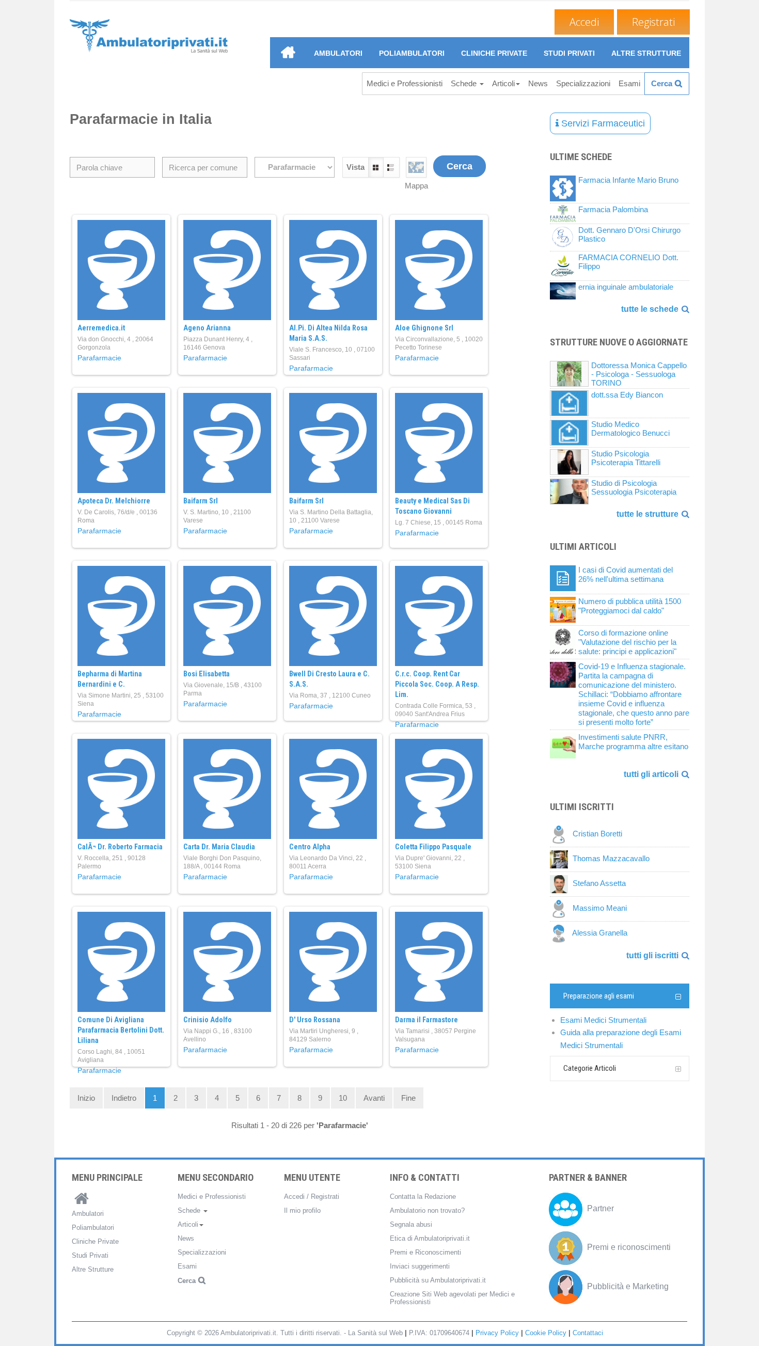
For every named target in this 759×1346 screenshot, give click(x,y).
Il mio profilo (302, 1210)
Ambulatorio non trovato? (427, 1210)
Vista (355, 167)
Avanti (374, 1098)
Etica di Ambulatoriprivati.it (430, 1238)
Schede (465, 83)
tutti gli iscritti (652, 955)
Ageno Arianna (207, 328)
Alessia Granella (599, 933)
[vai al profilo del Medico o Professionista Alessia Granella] (561, 933)
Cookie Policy (545, 1333)
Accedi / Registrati (311, 1196)
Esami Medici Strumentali (603, 1020)
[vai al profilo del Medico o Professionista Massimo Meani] (561, 908)
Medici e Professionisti (404, 83)
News (538, 83)
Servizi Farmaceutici (602, 123)
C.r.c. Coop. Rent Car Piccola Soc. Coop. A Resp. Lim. (437, 684)
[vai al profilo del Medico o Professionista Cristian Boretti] (561, 834)
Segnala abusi (411, 1224)
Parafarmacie (99, 358)
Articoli (503, 83)
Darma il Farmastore (426, 1020)
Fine (408, 1098)
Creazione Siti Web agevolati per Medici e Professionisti (452, 1298)
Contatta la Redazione (423, 1196)
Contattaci (588, 1333)
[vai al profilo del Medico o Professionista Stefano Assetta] (561, 883)
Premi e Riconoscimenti (425, 1252)
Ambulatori (338, 53)
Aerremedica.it (101, 328)
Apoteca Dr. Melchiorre (113, 501)
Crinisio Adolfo (207, 1020)
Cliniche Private (494, 53)
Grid (376, 167)
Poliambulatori (412, 53)
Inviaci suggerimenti (420, 1266)
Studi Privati (569, 53)
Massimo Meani (600, 908)
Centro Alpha (309, 847)
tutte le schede (649, 309)
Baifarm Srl (200, 501)
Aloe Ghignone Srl (424, 328)
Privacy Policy (497, 1333)
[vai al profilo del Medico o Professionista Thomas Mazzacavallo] (561, 858)
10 (343, 1098)
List (391, 167)
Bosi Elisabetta (206, 674)
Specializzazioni (583, 83)
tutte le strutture (647, 514)
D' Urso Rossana (314, 1020)
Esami (629, 83)
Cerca (661, 83)
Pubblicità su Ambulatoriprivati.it (438, 1280)
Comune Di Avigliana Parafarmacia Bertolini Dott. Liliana (120, 1030)
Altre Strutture (646, 53)
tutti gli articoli (651, 774)
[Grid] (416, 167)
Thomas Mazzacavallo (611, 858)
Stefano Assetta (599, 883)
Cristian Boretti (597, 834)
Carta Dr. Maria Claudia (219, 847)
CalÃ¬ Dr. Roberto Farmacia (120, 847)
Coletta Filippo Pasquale (433, 847)
